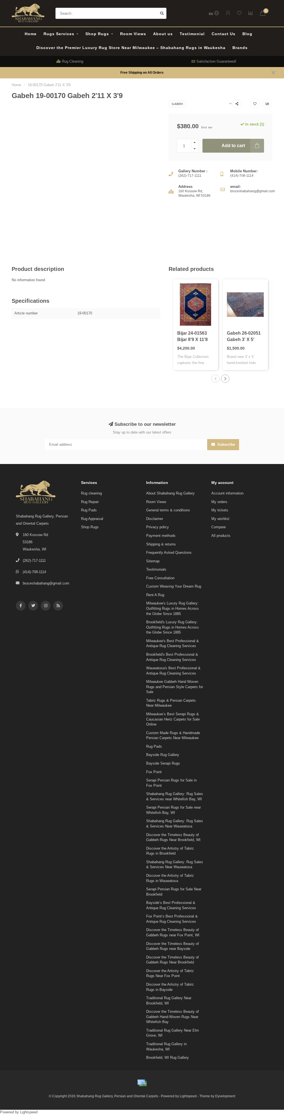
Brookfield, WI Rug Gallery (167, 1057)
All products (220, 536)
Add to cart (233, 145)
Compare (218, 527)
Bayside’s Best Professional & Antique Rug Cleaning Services (171, 905)
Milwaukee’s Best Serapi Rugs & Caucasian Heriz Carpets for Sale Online (173, 719)
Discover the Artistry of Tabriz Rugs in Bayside (170, 987)
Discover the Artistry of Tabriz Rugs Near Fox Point (170, 973)
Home (31, 34)
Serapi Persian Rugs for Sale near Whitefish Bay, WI (173, 810)
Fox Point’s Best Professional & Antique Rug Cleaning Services (172, 919)
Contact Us (223, 34)
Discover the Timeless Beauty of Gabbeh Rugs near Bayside (172, 946)
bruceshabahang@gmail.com (46, 583)
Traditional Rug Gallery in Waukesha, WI (166, 1046)
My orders (219, 502)
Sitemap (152, 561)
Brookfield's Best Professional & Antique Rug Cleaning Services (172, 657)
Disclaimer (154, 519)
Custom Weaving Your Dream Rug (173, 586)
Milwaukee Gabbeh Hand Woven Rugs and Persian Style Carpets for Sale (174, 687)
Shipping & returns (161, 544)
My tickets (219, 510)
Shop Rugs (97, 34)
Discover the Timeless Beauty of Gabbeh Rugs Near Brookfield (172, 960)
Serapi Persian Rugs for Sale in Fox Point (171, 783)
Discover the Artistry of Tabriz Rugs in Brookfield (170, 851)
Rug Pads (89, 510)
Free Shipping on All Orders (142, 72)
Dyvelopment (225, 1096)
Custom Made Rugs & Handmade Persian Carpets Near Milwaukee (173, 735)
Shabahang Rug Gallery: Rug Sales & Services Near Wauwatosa (174, 823)
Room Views (133, 34)
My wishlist (220, 519)
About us (163, 34)
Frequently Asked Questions (169, 552)
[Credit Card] (142, 1083)
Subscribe (225, 444)
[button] (215, 379)
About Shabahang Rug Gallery (170, 493)
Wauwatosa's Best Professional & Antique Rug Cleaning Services (173, 670)
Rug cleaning (91, 493)
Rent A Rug (155, 595)
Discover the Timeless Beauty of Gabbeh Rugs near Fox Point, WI (172, 932)
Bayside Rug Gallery (162, 755)
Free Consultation (160, 578)
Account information (227, 493)
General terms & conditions (168, 510)
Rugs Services (59, 34)
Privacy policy (157, 527)
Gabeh (177, 104)
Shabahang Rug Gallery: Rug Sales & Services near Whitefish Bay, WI (174, 796)
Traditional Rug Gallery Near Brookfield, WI (168, 1000)
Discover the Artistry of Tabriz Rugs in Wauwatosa (170, 878)
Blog (247, 34)
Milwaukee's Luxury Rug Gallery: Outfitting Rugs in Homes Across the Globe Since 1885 (172, 608)
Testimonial (192, 34)
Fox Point (154, 772)
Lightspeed (188, 1096)
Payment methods (161, 536)
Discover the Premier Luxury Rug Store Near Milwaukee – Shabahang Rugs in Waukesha (130, 47)
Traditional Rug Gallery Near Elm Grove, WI (172, 1033)
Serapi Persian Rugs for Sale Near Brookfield (173, 891)
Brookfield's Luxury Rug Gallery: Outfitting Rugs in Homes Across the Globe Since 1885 (172, 627)
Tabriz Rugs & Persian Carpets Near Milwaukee (171, 703)
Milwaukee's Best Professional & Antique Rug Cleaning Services (172, 643)
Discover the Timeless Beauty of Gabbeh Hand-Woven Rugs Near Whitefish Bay (172, 1016)
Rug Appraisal (92, 519)
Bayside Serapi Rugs (163, 763)
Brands (240, 47)
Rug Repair (90, 502)
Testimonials (156, 569)
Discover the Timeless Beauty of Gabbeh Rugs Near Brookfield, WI (173, 837)
